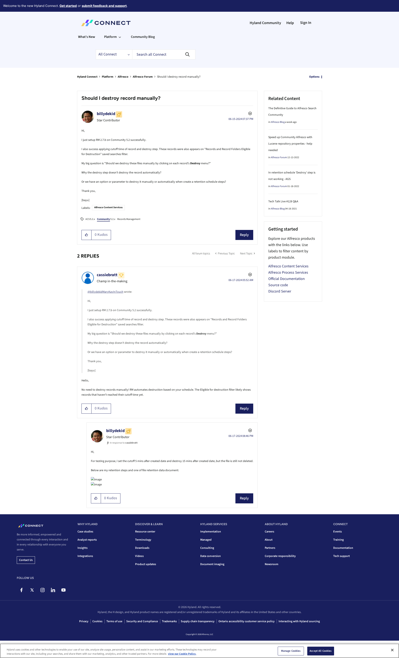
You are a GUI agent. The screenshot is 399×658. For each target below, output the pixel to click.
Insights (82, 548)
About (268, 540)
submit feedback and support (104, 6)
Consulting (207, 548)
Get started (68, 6)
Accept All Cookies (321, 651)
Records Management (128, 219)
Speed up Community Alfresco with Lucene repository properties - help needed (290, 143)
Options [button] (314, 77)
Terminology (143, 540)
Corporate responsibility (280, 556)
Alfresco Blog (278, 122)
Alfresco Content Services (108, 207)
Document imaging (212, 564)
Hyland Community (265, 23)
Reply (244, 234)
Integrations (85, 556)
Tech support (341, 556)
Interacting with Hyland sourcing (299, 621)
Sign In (305, 22)
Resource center (145, 532)
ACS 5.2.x (90, 219)
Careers (269, 532)
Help (290, 23)
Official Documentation (286, 278)
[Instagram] (42, 590)
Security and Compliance (142, 621)
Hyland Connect (87, 77)
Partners (270, 548)
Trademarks (169, 621)
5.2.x (106, 219)
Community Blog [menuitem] (143, 37)
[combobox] (163, 54)
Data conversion (210, 556)
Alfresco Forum (143, 77)
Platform (107, 77)
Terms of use (114, 621)
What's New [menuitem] (86, 37)
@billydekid (95, 292)
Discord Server (279, 291)
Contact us (26, 560)
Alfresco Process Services (288, 272)
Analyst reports (87, 540)
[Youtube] (63, 590)
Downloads (142, 548)
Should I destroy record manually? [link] (178, 77)
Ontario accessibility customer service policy (246, 621)
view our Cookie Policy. (182, 653)
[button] (87, 235)
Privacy (83, 621)
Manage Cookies (291, 651)
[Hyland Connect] (106, 23)
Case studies (85, 532)
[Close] (392, 650)
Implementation (210, 532)
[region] (199, 651)
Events (337, 532)
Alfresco (123, 77)
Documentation (343, 548)
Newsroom (271, 564)
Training (338, 540)
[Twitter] (32, 590)
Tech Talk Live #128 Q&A (283, 201)
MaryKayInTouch (112, 292)
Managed (206, 540)
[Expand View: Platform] (120, 37)
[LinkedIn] (53, 590)
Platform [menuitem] (110, 37)
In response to (124, 443)
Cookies (97, 621)
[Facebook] (21, 590)
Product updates (145, 564)
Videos (139, 556)
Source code (278, 285)
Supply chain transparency (197, 621)
